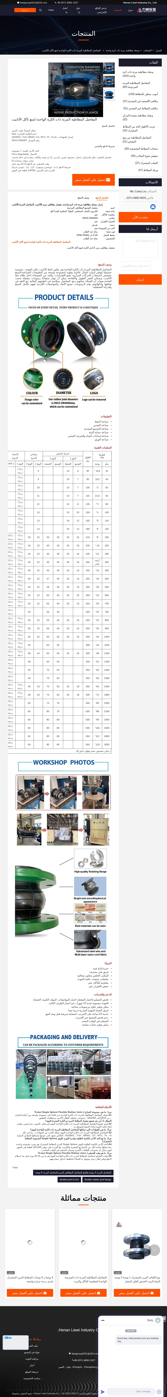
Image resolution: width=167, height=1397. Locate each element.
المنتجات (117, 10)
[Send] (102, 1391)
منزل (130, 10)
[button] (154, 1250)
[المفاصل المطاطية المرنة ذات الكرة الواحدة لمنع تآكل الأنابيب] (75, 89)
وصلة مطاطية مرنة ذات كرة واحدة (122, 50)
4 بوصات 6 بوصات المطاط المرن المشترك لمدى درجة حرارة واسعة (84, 1279)
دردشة (25, 10)
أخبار (32, 1365)
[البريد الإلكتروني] (153, 207)
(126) (143, 94)
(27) (146, 163)
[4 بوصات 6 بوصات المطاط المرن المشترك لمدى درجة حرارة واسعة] (83, 1242)
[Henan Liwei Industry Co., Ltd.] (146, 10)
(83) (136, 85)
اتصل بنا (65, 10)
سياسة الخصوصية (31, 1378)
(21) (137, 139)
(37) (140, 101)
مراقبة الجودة (31, 1358)
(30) (141, 148)
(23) (139, 128)
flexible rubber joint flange (98, 1179)
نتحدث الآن (140, 217)
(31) (140, 108)
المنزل (159, 50)
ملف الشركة (32, 1345)
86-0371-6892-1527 (67, 2)
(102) (138, 74)
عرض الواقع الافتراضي (101, 10)
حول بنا (78, 10)
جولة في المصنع (32, 1352)
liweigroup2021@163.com (34, 2)
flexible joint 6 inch (69, 1179)
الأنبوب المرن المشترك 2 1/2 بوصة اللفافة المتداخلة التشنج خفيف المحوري (30, 1279)
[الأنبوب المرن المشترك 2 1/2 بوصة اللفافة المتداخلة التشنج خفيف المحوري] (30, 1242)
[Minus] (103, 1320)
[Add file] (159, 1391)
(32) (138, 117)
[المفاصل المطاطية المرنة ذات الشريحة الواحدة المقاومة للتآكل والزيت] (137, 1242)
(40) (144, 155)
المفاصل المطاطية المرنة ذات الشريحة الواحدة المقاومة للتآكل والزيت (139, 1279)
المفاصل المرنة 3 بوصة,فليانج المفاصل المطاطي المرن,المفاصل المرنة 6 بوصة (73, 1172)
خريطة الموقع (31, 1372)
